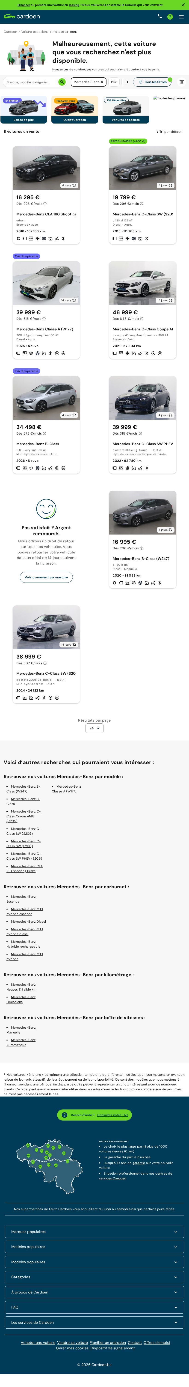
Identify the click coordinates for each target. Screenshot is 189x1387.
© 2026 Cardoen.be (94, 1364)
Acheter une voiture (38, 1342)
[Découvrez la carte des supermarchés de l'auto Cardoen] (49, 1193)
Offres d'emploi (157, 1342)
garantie (139, 1163)
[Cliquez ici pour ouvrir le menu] (181, 17)
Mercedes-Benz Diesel (28, 921)
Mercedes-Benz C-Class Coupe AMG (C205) (23, 816)
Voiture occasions (34, 32)
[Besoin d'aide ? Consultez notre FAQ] (170, 17)
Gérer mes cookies (72, 1348)
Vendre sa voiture (72, 1342)
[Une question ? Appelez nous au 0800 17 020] (160, 16)
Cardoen (10, 32)
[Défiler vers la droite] (127, 82)
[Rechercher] (62, 82)
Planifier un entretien (108, 1342)
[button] (102, 82)
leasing (74, 5)
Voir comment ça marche (46, 577)
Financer (24, 5)
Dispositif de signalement (113, 1348)
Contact (135, 1342)
